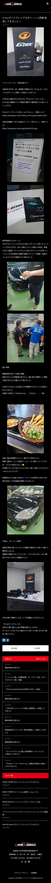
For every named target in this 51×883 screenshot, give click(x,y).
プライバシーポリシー (21, 873)
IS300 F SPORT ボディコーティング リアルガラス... (21, 782)
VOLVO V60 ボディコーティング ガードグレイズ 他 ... (22, 802)
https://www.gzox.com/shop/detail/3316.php (19, 128)
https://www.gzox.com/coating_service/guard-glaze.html (24, 115)
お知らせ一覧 (40, 659)
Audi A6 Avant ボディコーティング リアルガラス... (21, 824)
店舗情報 (34, 873)
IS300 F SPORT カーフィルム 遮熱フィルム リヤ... (20, 792)
